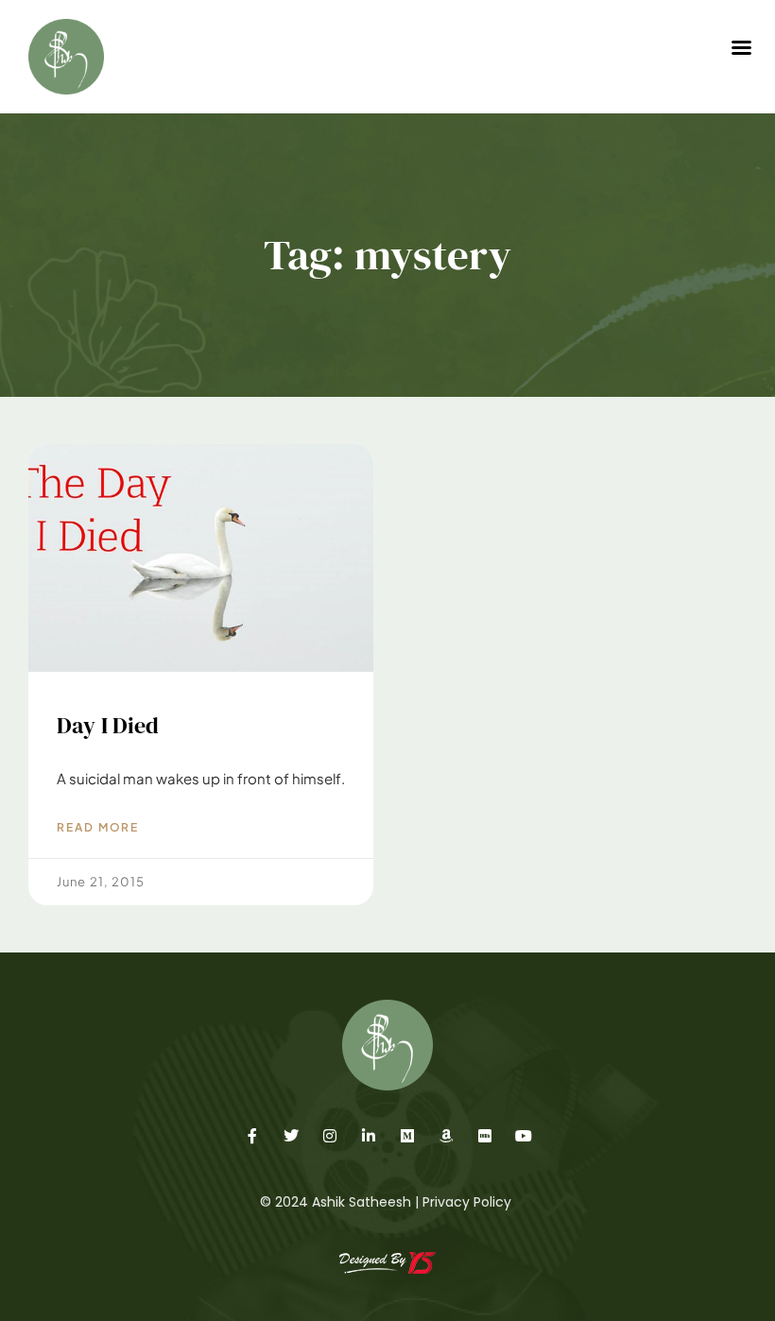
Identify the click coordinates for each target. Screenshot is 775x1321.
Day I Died (108, 725)
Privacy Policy (466, 1201)
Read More (98, 827)
